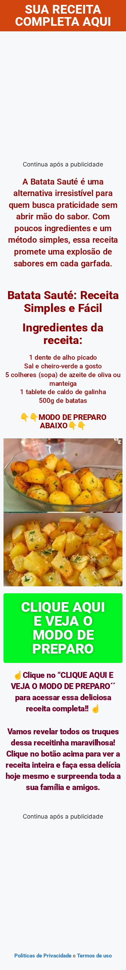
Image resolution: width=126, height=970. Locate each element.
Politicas (24, 956)
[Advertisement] (63, 97)
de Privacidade (54, 956)
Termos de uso (94, 956)
